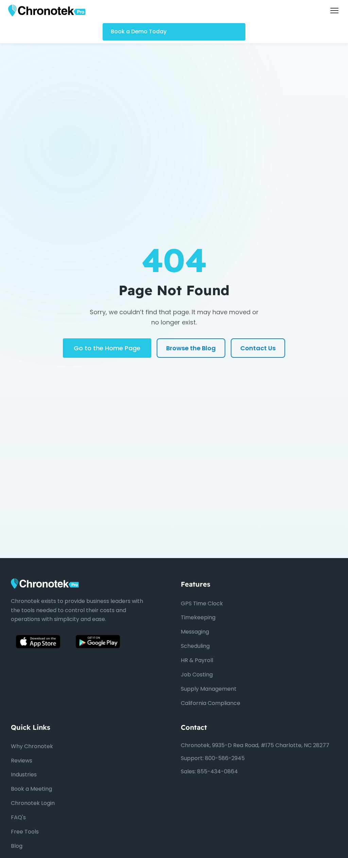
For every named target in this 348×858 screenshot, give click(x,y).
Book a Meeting (31, 789)
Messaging (195, 632)
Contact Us (258, 348)
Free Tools (25, 832)
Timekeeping (198, 617)
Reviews (21, 760)
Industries (24, 774)
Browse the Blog (191, 348)
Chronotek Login (33, 803)
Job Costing (197, 674)
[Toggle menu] (334, 10)
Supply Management (209, 689)
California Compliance (210, 703)
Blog (16, 846)
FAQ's (18, 817)
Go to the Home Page (107, 348)
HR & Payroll (197, 660)
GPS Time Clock (202, 603)
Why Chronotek (32, 746)
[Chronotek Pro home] (46, 10)
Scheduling (195, 646)
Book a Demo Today (139, 31)
